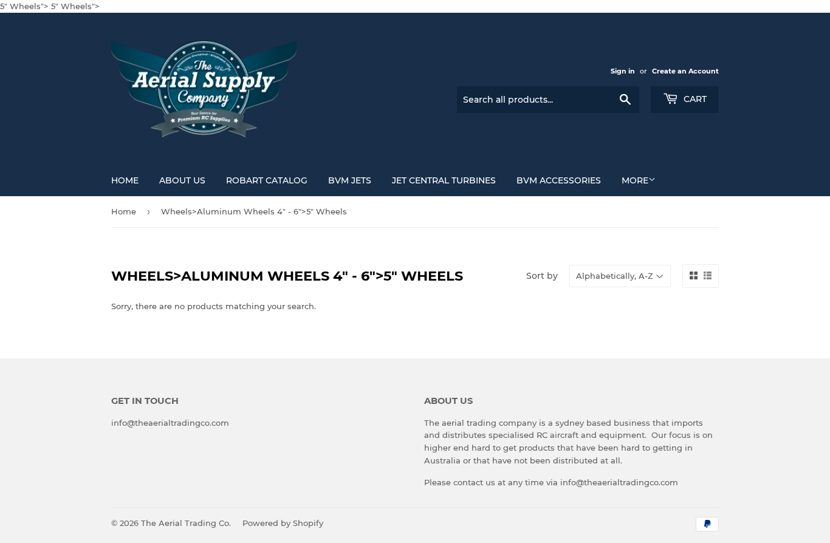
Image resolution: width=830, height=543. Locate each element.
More (635, 180)
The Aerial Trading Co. (186, 523)
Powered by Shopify (282, 523)
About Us (182, 180)
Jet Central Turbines (444, 180)
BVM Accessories (558, 180)
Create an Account (685, 71)
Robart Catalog (266, 180)
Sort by (542, 275)
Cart (694, 99)
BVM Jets (349, 180)
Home (125, 180)
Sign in (623, 71)
